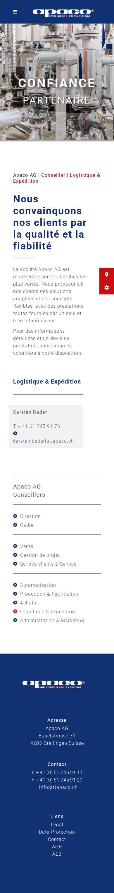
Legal (57, 824)
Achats (28, 603)
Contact (57, 839)
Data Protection (57, 832)
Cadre (27, 525)
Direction (30, 516)
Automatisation (38, 585)
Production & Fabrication (49, 594)
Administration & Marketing (52, 620)
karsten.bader (29, 441)
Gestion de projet (40, 555)
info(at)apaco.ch (58, 787)
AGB (57, 846)
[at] (49, 441)
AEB (57, 854)
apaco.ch (63, 441)
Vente (26, 546)
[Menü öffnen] (16, 12)
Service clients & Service (48, 564)
